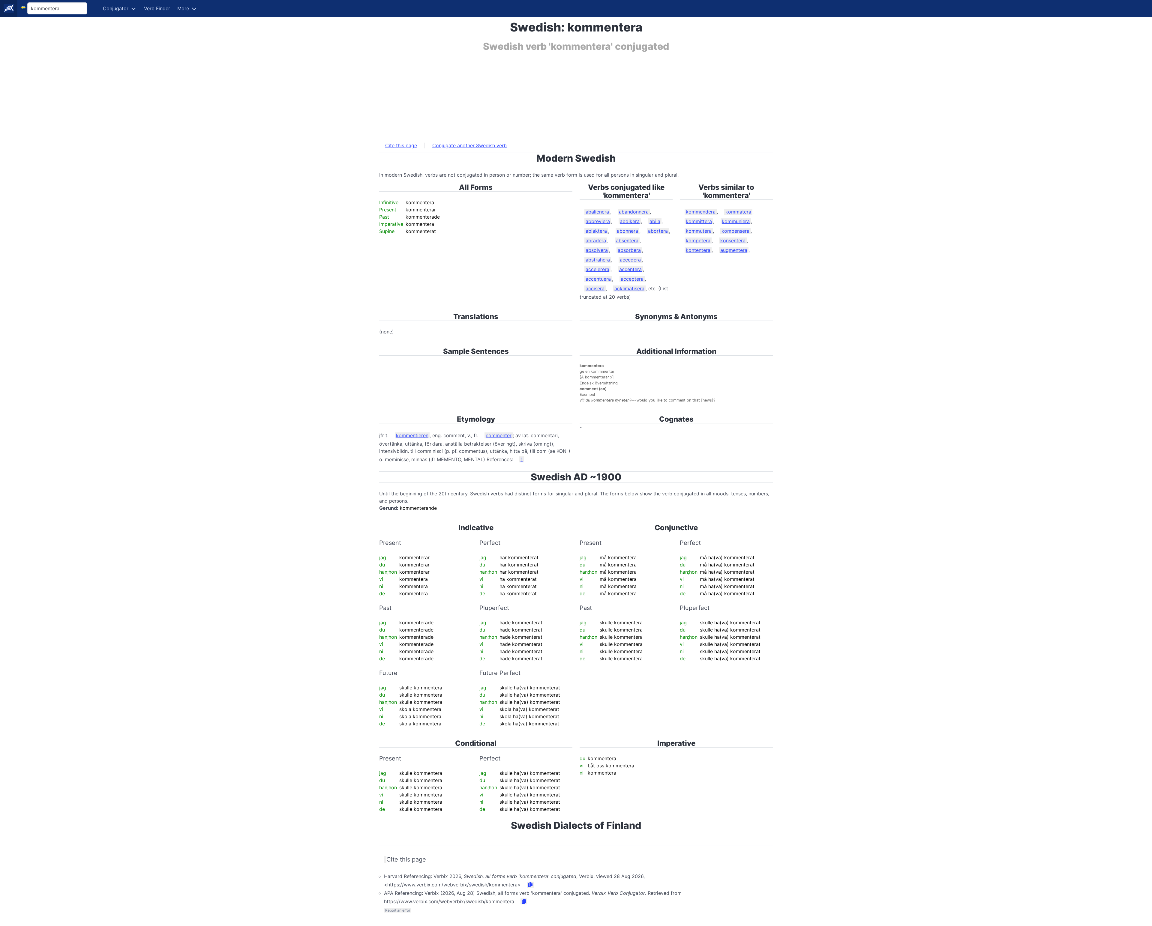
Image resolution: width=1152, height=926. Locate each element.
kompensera (735, 231)
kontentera (698, 250)
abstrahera (598, 260)
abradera (596, 240)
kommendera (701, 212)
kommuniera (736, 221)
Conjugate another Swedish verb (469, 145)
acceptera (632, 279)
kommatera (738, 212)
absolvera (597, 250)
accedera (630, 260)
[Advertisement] (559, 94)
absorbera (629, 250)
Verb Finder (157, 8)
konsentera (733, 240)
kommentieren (412, 435)
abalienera (597, 212)
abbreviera (598, 221)
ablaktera (596, 231)
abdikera (630, 221)
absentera (627, 240)
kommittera (699, 221)
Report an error (397, 910)
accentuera (598, 279)
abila (655, 221)
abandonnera (634, 212)
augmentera (733, 250)
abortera (658, 231)
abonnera (627, 231)
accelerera (597, 269)
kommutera (699, 231)
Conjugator (115, 8)
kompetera (698, 240)
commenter (499, 435)
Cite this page (401, 145)
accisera (595, 288)
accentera (630, 269)
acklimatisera (629, 288)
